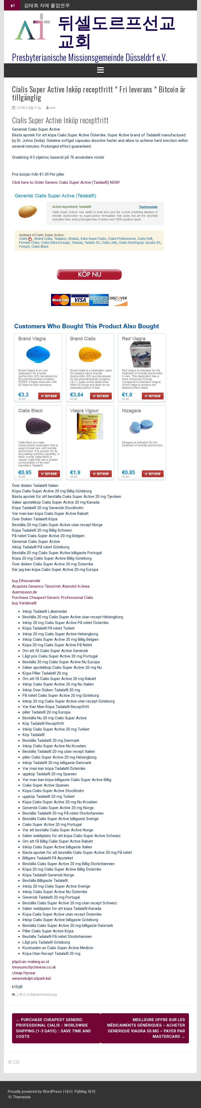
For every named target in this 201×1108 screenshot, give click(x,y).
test (52, 108)
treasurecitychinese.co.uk (34, 967)
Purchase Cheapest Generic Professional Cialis (52, 597)
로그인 (14, 1062)
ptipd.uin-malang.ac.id (30, 961)
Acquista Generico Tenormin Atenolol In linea (51, 586)
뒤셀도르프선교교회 (117, 30)
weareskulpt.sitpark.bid (31, 978)
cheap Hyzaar (24, 973)
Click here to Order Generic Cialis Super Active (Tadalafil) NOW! (66, 182)
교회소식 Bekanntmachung (36, 994)
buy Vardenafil (24, 603)
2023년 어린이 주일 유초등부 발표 (60, 9)
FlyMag (81, 1091)
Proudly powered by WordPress (35, 1091)
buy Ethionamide (26, 580)
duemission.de (24, 592)
